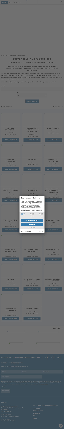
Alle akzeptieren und (32, 220)
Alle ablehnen (32, 224)
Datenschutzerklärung (37, 210)
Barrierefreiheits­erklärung (26, 231)
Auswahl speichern (32, 227)
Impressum (41, 231)
